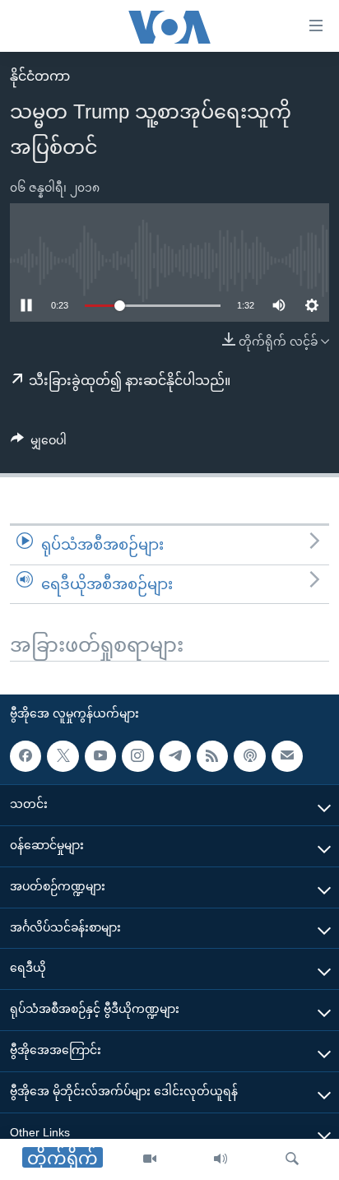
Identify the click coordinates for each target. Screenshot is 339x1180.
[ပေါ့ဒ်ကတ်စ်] (249, 756)
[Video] (149, 1159)
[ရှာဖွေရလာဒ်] (292, 1159)
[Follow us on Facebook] (25, 756)
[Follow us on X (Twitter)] (62, 756)
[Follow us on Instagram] (137, 756)
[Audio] (220, 1159)
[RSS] (212, 756)
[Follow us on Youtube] (100, 756)
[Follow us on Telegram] (175, 756)
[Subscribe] (287, 756)
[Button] (39, 443)
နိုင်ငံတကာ (40, 76)
